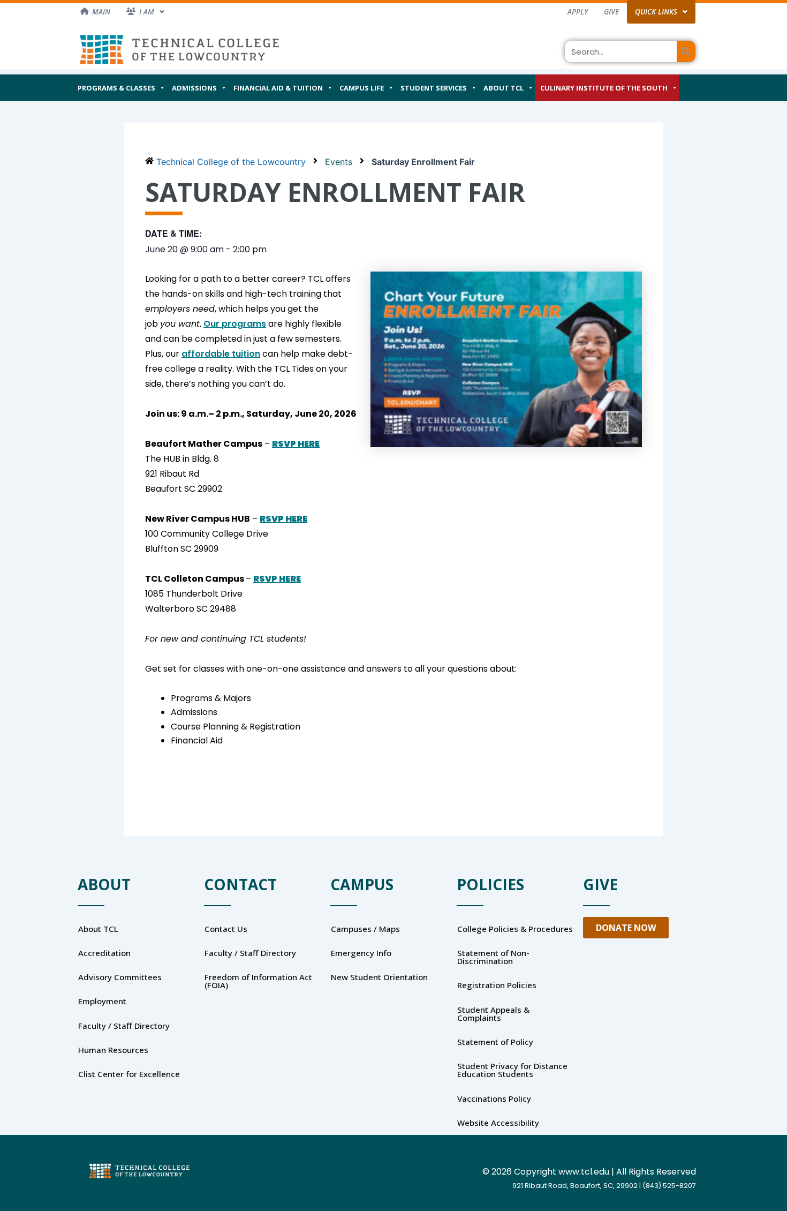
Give (611, 11)
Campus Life (361, 88)
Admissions (194, 88)
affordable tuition (220, 354)
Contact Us (226, 928)
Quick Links (656, 11)
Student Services (433, 88)
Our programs (234, 324)
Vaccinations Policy (494, 1098)
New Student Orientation (379, 977)
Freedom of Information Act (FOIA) (258, 981)
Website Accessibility (498, 1122)
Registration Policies (496, 985)
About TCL (503, 88)
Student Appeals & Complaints (493, 1013)
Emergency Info (361, 952)
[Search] (686, 51)
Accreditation (104, 952)
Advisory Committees (120, 977)
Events (338, 161)
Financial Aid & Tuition (278, 88)
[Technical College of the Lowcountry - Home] (179, 49)
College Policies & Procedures (515, 928)
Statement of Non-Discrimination (493, 956)
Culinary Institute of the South (604, 88)
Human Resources (113, 1049)
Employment (102, 1001)
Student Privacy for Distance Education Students (512, 1069)
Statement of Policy (495, 1041)
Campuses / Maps (365, 928)
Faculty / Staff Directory (124, 1025)
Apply (577, 11)
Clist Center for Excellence (129, 1074)
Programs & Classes (116, 88)
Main (101, 11)
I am (146, 11)
